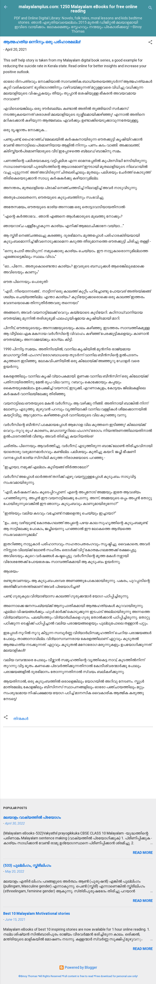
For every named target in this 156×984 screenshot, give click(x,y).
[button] (150, 43)
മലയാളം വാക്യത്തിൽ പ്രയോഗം (32, 817)
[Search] (150, 8)
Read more (143, 852)
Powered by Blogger (80, 967)
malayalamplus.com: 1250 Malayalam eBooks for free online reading (78, 8)
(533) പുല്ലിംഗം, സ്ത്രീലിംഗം (27, 865)
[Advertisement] (78, 763)
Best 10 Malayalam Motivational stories (36, 913)
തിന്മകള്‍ (20, 718)
